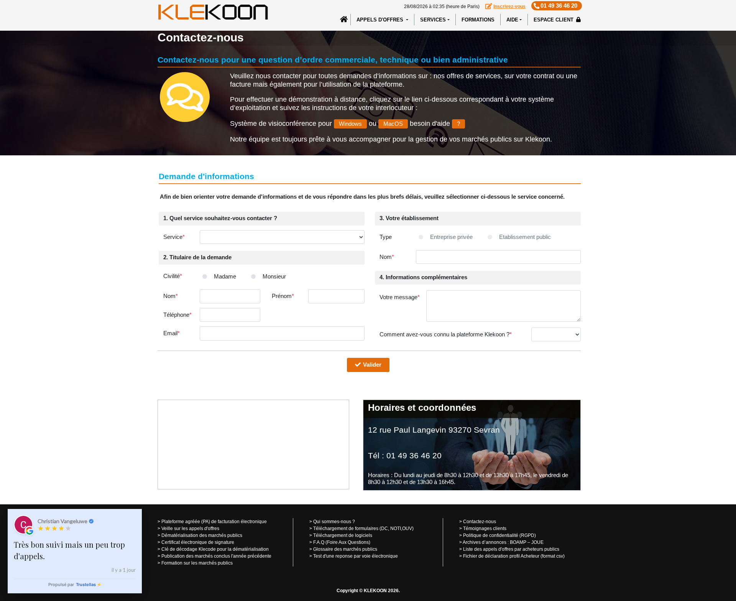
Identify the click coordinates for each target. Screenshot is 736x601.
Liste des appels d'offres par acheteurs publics (511, 549)
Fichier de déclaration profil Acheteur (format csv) (514, 556)
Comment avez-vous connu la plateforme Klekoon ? (446, 334)
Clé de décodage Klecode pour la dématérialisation (215, 549)
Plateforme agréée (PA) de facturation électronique (214, 521)
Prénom (283, 296)
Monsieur (274, 276)
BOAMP (518, 542)
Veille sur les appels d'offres (190, 528)
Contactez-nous (479, 521)
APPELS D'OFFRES (380, 20)
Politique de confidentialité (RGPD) (499, 535)
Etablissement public (525, 237)
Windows (350, 123)
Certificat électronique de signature (197, 542)
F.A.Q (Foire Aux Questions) (341, 542)
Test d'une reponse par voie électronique (355, 556)
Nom (170, 296)
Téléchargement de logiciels (342, 535)
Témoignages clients (484, 528)
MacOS (393, 123)
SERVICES (433, 20)
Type (386, 237)
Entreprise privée (451, 237)
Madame (225, 276)
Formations (478, 20)
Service (174, 237)
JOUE (537, 542)
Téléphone (177, 314)
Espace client (554, 20)
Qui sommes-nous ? (334, 521)
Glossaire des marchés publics (345, 549)
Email (171, 333)
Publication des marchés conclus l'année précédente (216, 556)
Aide (512, 20)
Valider (373, 364)
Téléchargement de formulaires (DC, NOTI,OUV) (363, 528)
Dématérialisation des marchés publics (201, 535)
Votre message (400, 297)
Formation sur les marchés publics (197, 563)
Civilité (172, 276)
